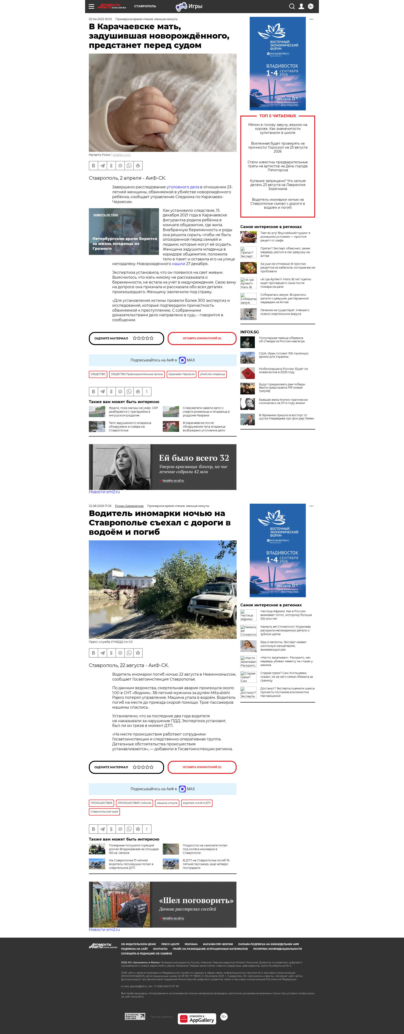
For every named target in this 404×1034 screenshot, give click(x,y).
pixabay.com (122, 155)
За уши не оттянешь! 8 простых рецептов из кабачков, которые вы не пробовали (287, 267)
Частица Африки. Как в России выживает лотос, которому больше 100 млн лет (286, 614)
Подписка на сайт (134, 948)
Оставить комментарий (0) (202, 338)
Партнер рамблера (161, 1016)
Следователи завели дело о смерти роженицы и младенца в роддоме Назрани (206, 411)
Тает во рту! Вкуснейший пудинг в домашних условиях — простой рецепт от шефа (285, 236)
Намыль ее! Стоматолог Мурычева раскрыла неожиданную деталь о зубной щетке (285, 630)
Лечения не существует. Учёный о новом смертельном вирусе (284, 312)
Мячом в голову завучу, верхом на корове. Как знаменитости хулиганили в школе (277, 129)
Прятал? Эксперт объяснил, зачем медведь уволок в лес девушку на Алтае (285, 252)
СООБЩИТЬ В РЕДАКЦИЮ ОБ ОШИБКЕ (146, 953)
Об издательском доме (138, 944)
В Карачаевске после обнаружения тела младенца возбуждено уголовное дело (204, 426)
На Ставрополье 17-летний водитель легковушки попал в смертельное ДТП (131, 864)
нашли (178, 264)
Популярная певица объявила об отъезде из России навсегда (282, 339)
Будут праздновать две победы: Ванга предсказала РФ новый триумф (282, 388)
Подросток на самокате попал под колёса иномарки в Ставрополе (205, 849)
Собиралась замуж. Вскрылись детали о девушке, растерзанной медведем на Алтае (284, 298)
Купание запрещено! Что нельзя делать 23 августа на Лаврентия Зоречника (278, 185)
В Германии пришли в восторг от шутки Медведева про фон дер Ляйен (286, 417)
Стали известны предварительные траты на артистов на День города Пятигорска (278, 166)
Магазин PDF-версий (218, 944)
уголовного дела (183, 187)
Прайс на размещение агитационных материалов (210, 948)
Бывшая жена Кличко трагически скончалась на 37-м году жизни (283, 401)
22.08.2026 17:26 (100, 506)
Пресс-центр (170, 944)
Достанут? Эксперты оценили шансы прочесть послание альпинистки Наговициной (287, 692)
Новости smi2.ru (104, 492)
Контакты (160, 948)
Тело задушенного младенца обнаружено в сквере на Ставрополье (130, 426)
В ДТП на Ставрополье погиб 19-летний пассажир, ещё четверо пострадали (206, 864)
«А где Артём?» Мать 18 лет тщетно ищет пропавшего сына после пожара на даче (285, 282)
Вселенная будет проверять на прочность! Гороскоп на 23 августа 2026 (277, 147)
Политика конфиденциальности (277, 948)
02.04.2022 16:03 (100, 19)
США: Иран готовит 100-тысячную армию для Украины (283, 355)
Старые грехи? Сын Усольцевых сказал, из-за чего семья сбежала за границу (286, 676)
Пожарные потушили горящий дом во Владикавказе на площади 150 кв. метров (134, 849)
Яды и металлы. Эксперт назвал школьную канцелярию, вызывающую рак (283, 645)
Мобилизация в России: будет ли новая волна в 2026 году (283, 370)
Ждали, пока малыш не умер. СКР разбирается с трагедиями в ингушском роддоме (133, 411)
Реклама (191, 944)
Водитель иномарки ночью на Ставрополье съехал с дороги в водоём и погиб (277, 204)
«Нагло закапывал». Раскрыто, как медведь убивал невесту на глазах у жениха (286, 661)
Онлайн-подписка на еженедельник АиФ (268, 944)
